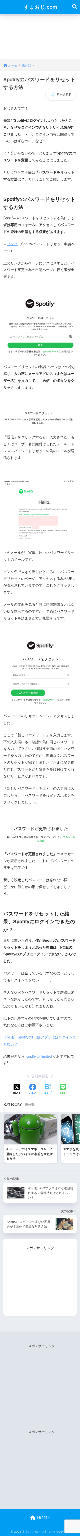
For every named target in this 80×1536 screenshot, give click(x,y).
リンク (12, 244)
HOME (42, 1517)
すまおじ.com (40, 7)
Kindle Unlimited (39, 1056)
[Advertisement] (40, 36)
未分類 (30, 1104)
